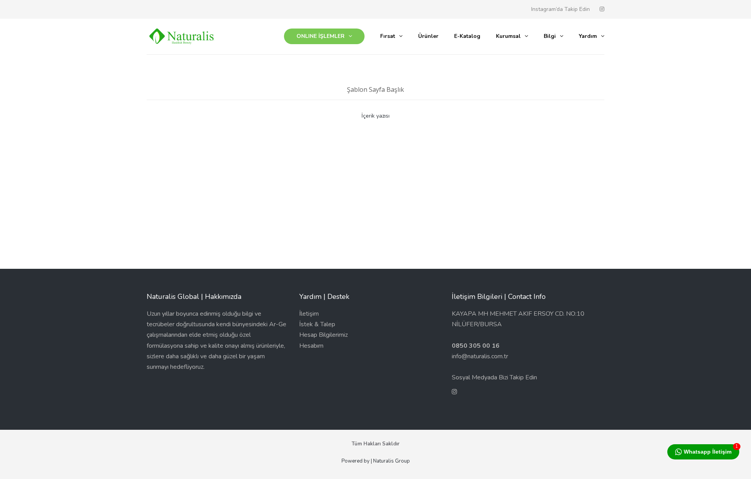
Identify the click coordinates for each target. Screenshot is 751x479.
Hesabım (311, 345)
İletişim (309, 313)
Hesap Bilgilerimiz (323, 335)
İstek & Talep (317, 324)
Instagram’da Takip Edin (560, 9)
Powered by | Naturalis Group (375, 461)
